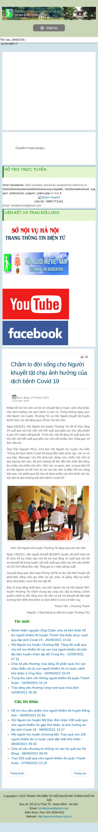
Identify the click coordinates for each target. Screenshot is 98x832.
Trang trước (17, 773)
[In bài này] (82, 356)
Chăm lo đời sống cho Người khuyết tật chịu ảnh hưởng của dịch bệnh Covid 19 (49, 373)
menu (51, 27)
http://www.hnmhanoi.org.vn (55, 816)
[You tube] (36, 304)
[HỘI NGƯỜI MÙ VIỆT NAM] (36, 263)
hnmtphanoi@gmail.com (53, 808)
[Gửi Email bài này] (86, 356)
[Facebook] (35, 332)
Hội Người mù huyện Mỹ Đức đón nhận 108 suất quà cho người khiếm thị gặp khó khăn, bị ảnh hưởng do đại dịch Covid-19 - (49, 724)
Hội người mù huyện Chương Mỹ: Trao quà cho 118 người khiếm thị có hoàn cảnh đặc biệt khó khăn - (48, 739)
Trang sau (80, 773)
